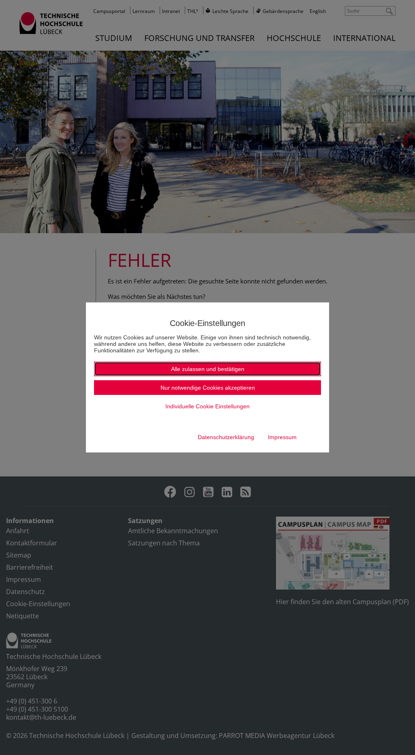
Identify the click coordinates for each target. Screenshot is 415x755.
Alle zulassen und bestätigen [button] (207, 369)
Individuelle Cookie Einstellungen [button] (207, 406)
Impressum (282, 437)
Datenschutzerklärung (226, 437)
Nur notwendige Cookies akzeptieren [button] (207, 387)
